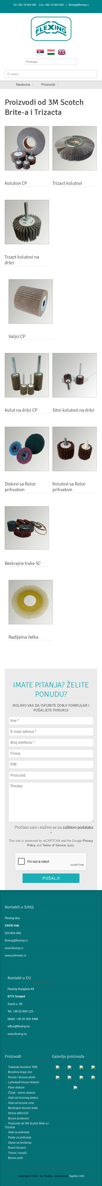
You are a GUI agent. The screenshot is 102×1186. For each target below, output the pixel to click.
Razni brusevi (17, 1147)
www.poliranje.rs (15, 955)
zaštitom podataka (78, 827)
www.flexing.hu (18, 1034)
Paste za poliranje (19, 1137)
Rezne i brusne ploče (22, 1077)
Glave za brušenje (20, 1142)
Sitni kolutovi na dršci (73, 410)
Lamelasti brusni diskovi (23, 1082)
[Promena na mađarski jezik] (51, 52)
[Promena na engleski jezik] (61, 52)
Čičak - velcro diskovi (21, 1092)
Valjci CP (17, 336)
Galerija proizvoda (68, 1056)
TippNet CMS (76, 1176)
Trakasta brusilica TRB (22, 1067)
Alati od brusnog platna (23, 1097)
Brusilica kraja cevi (20, 1072)
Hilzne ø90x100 (18, 1113)
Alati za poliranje (19, 1132)
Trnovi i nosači (17, 1153)
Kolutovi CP (16, 183)
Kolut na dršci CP (21, 410)
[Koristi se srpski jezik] (40, 52)
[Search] (74, 62)
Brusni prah (15, 1158)
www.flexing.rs (14, 948)
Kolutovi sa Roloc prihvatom (69, 487)
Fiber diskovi (16, 1087)
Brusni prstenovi (18, 1118)
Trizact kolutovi (67, 183)
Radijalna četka (23, 637)
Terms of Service (54, 845)
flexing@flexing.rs (16, 940)
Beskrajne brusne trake (23, 1108)
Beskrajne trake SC (23, 563)
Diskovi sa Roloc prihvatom (20, 487)
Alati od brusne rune (21, 1103)
